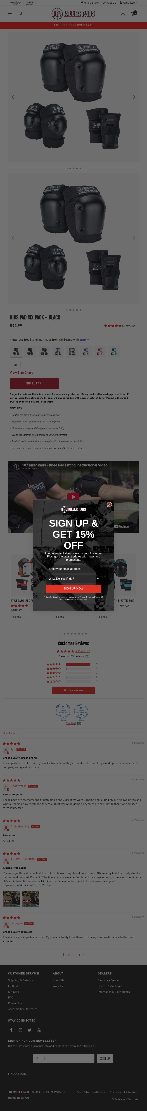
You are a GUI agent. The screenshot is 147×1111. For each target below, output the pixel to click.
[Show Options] (98, 579)
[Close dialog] (109, 504)
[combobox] (72, 579)
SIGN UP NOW (73, 588)
